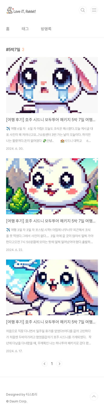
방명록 (46, 29)
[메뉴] (94, 10)
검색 (83, 10)
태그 (25, 29)
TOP (94, 397)
